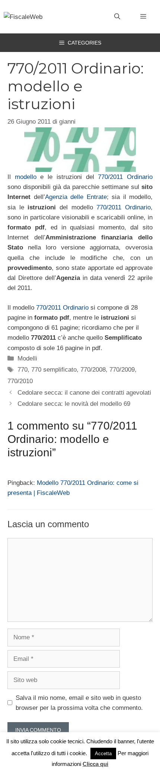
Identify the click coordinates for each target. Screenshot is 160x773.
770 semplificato (54, 369)
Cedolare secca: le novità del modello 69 (73, 403)
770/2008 (93, 369)
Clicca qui (95, 764)
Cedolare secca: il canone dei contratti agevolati (84, 392)
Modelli (27, 358)
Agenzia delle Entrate (76, 196)
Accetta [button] (103, 753)
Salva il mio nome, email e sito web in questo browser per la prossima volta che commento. (79, 702)
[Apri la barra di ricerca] (117, 16)
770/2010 (20, 381)
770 (22, 369)
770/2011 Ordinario (125, 176)
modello (25, 176)
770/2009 (122, 369)
